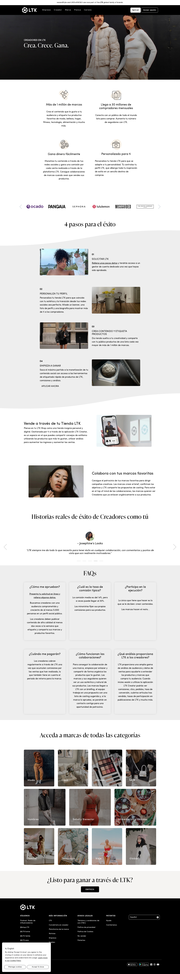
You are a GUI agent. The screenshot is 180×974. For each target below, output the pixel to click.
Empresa (46, 10)
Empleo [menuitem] (52, 942)
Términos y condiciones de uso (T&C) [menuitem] (89, 922)
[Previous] (6, 547)
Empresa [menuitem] (52, 938)
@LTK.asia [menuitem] (24, 940)
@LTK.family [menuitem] (25, 936)
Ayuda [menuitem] (108, 921)
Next (158, 207)
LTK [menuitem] (50, 921)
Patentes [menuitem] (81, 940)
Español (133, 917)
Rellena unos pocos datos (104, 263)
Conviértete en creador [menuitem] (58, 925)
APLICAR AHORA (50, 386)
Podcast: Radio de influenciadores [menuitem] (28, 922)
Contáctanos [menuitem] (111, 925)
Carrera (88, 10)
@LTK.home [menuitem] (25, 932)
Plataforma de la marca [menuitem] (59, 929)
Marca (68, 10)
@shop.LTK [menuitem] (24, 927)
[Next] (174, 547)
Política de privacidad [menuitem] (86, 927)
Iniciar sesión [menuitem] (149, 10)
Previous (22, 207)
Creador (58, 10)
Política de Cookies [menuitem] (85, 932)
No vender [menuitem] (82, 936)
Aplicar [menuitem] (135, 10)
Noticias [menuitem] (52, 934)
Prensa (77, 10)
